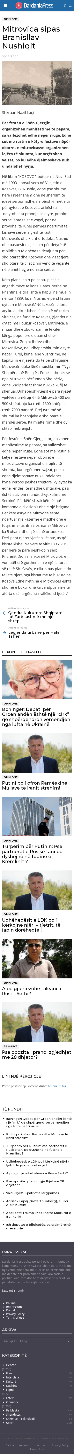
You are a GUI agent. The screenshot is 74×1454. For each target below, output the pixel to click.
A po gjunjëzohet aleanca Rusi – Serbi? (31, 991)
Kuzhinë (39, 1386)
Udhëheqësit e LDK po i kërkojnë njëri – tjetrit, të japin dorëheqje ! (31, 925)
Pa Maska (10, 1046)
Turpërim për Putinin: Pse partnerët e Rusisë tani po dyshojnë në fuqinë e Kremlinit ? (32, 854)
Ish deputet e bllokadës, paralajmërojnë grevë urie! (38, 1226)
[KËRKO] (70, 5)
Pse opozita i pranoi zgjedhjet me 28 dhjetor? (36, 1054)
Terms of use (15, 1317)
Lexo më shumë (13, 1290)
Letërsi (39, 1398)
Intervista (39, 1377)
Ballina (11, 1303)
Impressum (14, 1307)
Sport (39, 1423)
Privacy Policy (15, 1314)
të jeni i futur (57, 1086)
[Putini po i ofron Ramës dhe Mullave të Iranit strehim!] (37, 753)
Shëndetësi (39, 1414)
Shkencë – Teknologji (39, 1419)
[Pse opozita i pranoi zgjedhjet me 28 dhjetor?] (37, 1022)
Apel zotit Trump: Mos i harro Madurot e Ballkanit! (38, 1214)
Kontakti (11, 1310)
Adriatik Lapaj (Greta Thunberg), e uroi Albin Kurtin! (37, 1203)
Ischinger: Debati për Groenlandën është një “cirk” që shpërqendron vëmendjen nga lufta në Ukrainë (36, 717)
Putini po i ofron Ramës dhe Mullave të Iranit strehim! (34, 785)
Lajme (10, 1390)
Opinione (10, 703)
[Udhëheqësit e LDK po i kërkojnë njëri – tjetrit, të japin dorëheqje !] (37, 890)
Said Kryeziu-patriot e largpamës (32, 1193)
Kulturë (39, 1381)
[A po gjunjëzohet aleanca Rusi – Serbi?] (37, 958)
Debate (11, 1365)
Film (39, 1373)
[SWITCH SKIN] (65, 5)
